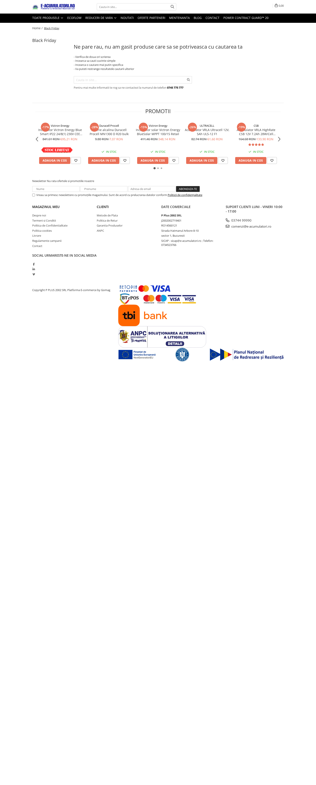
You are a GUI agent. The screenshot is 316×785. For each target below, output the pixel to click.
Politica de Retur (107, 220)
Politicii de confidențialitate (185, 195)
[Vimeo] (33, 274)
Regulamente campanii (46, 241)
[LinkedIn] (33, 269)
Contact (212, 18)
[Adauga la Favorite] (76, 160)
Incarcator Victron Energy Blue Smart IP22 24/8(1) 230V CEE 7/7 (60, 132)
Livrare (36, 236)
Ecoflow (74, 18)
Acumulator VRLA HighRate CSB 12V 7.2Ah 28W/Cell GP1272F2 (256, 132)
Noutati (127, 18)
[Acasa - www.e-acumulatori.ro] (53, 7)
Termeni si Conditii (44, 220)
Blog (198, 18)
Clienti (103, 207)
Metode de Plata (107, 215)
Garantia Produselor (110, 225)
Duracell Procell (109, 126)
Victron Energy (60, 126)
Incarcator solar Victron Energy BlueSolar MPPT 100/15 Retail (158, 132)
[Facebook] (33, 264)
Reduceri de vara (99, 18)
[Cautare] (172, 6)
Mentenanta (179, 18)
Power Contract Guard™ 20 (245, 18)
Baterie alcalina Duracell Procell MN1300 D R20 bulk (109, 132)
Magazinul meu (46, 207)
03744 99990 (241, 220)
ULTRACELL (207, 126)
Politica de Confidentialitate (49, 225)
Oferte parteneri (151, 18)
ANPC (100, 231)
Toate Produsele (46, 18)
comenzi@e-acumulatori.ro (250, 226)
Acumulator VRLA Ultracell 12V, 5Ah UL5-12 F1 (207, 132)
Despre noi (39, 215)
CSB (256, 126)
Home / (37, 28)
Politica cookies (42, 231)
